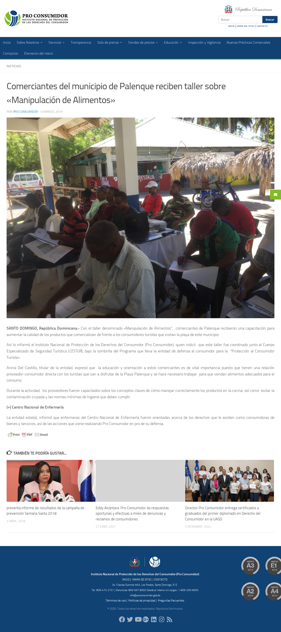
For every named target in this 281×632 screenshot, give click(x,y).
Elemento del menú (38, 53)
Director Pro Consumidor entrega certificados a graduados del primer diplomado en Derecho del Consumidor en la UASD (223, 513)
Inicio (7, 42)
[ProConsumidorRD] (122, 619)
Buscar (270, 19)
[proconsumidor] (154, 619)
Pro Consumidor (25, 112)
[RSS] (169, 619)
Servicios (55, 42)
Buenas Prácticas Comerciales (248, 42)
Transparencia (81, 42)
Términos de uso (116, 600)
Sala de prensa (108, 42)
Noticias (14, 66)
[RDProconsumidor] (138, 619)
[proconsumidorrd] (130, 619)
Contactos (10, 53)
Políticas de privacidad (141, 600)
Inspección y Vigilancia (204, 42)
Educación (171, 42)
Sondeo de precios (141, 42)
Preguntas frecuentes (171, 600)
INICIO (231, 26)
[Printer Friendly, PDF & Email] (28, 434)
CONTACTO (262, 26)
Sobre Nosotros (28, 42)
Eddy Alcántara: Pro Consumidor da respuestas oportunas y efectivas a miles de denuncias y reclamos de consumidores (132, 513)
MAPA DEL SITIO (245, 26)
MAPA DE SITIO (141, 579)
